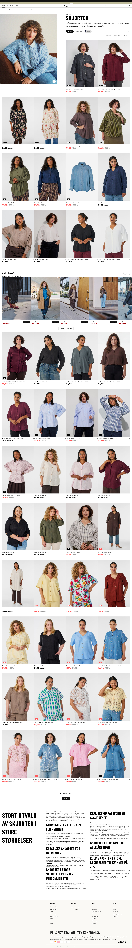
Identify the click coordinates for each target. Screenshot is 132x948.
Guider (17, 5)
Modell (119, 35)
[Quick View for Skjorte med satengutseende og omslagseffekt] (33, 381)
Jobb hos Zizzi (116, 911)
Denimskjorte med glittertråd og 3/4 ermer (76, 89)
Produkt (115, 35)
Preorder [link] (36, 9)
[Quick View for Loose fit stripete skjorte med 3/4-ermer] (129, 146)
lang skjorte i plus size (72, 841)
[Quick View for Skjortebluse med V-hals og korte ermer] (65, 609)
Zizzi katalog (115, 916)
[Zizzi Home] (66, 5)
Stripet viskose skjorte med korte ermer (43, 722)
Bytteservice (94, 909)
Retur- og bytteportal (96, 911)
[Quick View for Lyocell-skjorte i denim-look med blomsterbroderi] (129, 666)
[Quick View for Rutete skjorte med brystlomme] (97, 552)
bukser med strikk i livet (75, 888)
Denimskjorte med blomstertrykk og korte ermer (45, 779)
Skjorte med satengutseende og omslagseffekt (13, 381)
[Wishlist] (96, 41)
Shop (3, 5)
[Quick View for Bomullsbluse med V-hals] (65, 495)
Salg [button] (41, 9)
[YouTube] (125, 942)
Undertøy (52, 920)
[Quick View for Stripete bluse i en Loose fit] (33, 666)
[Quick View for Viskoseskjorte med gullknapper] (97, 146)
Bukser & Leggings (54, 913)
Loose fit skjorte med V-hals (105, 202)
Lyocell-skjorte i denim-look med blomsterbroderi (110, 665)
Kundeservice (95, 906)
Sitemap (73, 946)
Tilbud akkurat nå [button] (23, 9)
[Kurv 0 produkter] (129, 5)
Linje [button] (31, 9)
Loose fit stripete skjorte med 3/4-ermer (108, 146)
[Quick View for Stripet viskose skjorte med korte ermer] (65, 722)
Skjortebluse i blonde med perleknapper (75, 722)
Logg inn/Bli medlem (75, 907)
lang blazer (49, 863)
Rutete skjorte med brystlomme (73, 552)
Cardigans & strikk (54, 916)
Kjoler (51, 918)
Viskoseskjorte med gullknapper (74, 146)
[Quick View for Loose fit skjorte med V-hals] (129, 203)
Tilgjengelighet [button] (95, 920)
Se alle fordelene (74, 909)
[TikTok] (123, 942)
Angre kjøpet (94, 923)
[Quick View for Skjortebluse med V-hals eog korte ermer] (65, 666)
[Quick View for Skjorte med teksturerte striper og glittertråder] (129, 89)
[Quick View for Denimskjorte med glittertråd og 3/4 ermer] (97, 89)
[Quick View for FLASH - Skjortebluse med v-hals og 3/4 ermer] (97, 259)
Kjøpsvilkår (61, 946)
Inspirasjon (10, 5)
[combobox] (111, 5)
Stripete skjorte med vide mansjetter (43, 438)
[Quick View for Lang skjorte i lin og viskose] (33, 146)
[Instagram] (118, 942)
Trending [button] (15, 9)
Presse (114, 909)
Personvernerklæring (54, 946)
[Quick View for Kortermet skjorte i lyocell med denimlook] (129, 779)
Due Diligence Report (117, 914)
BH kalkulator (95, 916)
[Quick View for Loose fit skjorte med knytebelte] (97, 438)
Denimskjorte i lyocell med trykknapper (43, 202)
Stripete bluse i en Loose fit (8, 665)
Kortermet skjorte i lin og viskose (74, 779)
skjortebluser (82, 26)
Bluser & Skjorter (53, 909)
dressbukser (59, 861)
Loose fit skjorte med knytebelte (74, 438)
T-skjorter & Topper (54, 906)
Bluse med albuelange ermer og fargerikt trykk (77, 609)
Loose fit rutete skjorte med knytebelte (107, 438)
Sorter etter (125, 35)
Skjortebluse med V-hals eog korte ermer (44, 665)
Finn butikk (94, 913)
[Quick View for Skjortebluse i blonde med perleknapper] (97, 722)
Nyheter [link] (10, 9)
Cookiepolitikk (67, 946)
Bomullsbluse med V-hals (40, 495)
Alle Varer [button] (4, 9)
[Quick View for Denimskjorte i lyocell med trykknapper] (65, 203)
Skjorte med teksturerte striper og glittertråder (109, 89)
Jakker (51, 911)
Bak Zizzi (115, 907)
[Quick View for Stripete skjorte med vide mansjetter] (65, 438)
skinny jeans (65, 888)
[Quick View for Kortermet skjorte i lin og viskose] (97, 779)
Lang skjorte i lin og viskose (8, 146)
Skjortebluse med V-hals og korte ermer (43, 609)
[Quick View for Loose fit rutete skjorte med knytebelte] (129, 438)
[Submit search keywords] (106, 5)
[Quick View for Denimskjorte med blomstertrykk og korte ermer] (65, 779)
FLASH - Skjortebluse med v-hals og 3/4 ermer (77, 259)
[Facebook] (121, 942)
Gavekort (94, 918)
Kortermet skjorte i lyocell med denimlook (108, 779)
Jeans (51, 923)
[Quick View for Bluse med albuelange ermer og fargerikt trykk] (97, 609)
